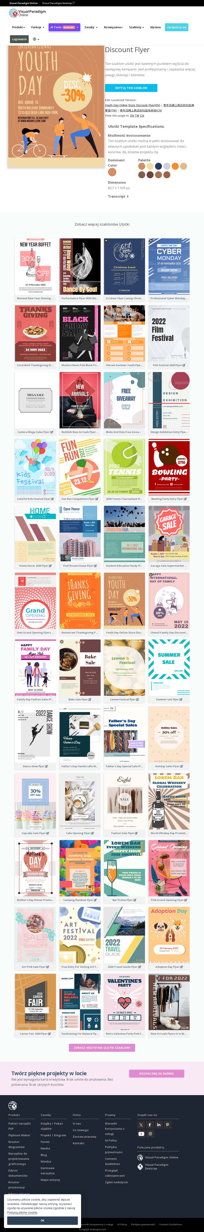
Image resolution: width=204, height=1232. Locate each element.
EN (132, 115)
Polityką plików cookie (22, 1212)
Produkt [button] (17, 27)
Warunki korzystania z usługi (115, 1129)
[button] (38, 27)
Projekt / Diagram (53, 1135)
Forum (45, 1142)
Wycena (155, 27)
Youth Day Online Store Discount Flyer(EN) (132, 105)
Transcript (116, 196)
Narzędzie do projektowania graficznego (18, 1159)
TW (137, 115)
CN (142, 115)
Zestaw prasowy (84, 1136)
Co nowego (81, 1130)
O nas (77, 1123)
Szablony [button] (135, 27)
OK (42, 1220)
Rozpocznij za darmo (156, 1073)
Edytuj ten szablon (131, 88)
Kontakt (78, 1143)
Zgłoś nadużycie (116, 1182)
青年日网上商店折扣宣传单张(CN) (141, 110)
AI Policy (111, 1140)
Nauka (45, 1148)
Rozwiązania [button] (112, 27)
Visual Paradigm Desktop (57, 3)
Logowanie (19, 39)
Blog (44, 1155)
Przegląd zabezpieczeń (92, 1229)
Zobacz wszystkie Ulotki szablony (102, 1048)
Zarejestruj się (176, 27)
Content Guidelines (170, 1224)
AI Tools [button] (62, 27)
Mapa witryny (50, 1180)
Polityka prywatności (143, 1224)
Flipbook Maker (19, 1135)
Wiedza (46, 1161)
